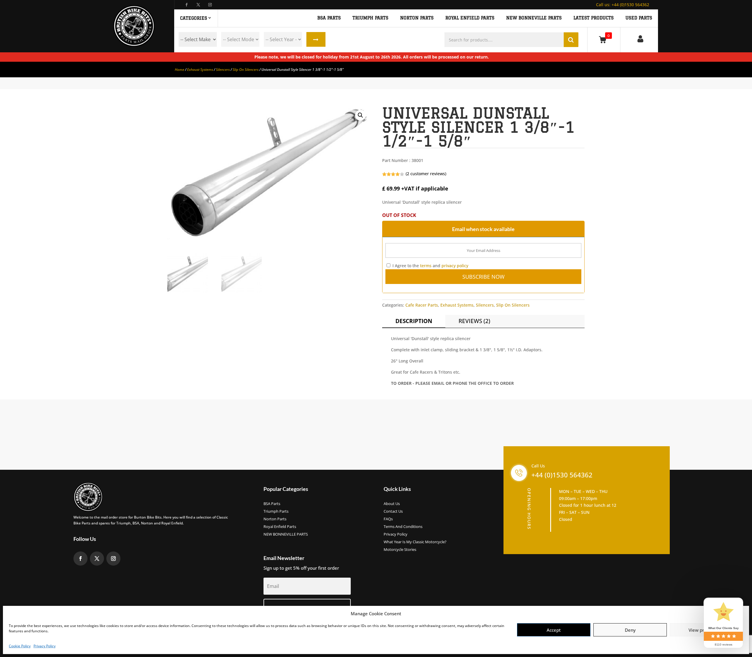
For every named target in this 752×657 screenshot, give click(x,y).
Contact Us (393, 511)
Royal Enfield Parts (279, 526)
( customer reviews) (426, 173)
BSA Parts (271, 503)
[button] (360, 115)
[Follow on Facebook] (186, 4)
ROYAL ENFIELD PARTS (469, 18)
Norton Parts (274, 519)
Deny (630, 630)
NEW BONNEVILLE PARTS (534, 18)
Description (413, 321)
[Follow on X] (198, 4)
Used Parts (638, 18)
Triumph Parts (275, 511)
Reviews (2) (474, 321)
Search (315, 39)
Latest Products (593, 18)
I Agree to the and (429, 265)
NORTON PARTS (417, 18)
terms (426, 265)
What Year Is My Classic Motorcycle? (415, 542)
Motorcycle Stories (400, 549)
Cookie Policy (20, 645)
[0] (603, 39)
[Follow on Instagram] (210, 4)
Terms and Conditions (403, 526)
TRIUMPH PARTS (370, 18)
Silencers (223, 69)
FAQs (388, 519)
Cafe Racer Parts (421, 305)
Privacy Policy (44, 645)
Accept (554, 630)
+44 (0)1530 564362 (622, 4)
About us (392, 503)
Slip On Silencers (245, 69)
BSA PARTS (329, 18)
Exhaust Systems (200, 69)
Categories (193, 18)
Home (179, 69)
